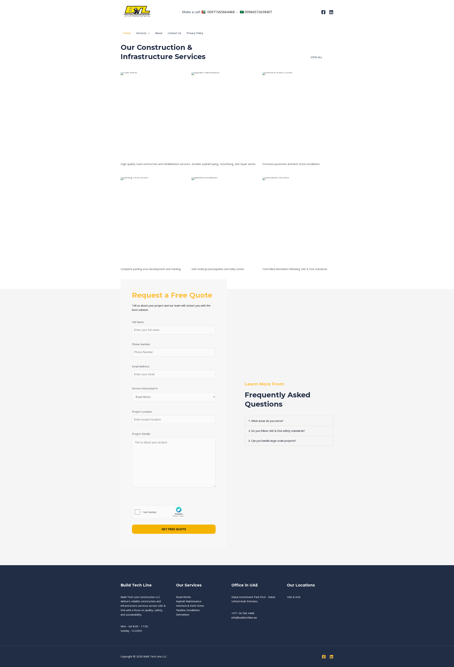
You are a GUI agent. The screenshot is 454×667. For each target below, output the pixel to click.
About (158, 33)
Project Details (141, 434)
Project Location (142, 411)
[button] (148, 33)
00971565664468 (221, 12)
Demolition (182, 614)
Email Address (140, 366)
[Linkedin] (331, 12)
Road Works (183, 597)
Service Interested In (145, 388)
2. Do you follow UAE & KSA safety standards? (276, 430)
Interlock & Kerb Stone (190, 605)
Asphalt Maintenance (188, 601)
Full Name (138, 322)
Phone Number (141, 344)
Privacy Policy (195, 33)
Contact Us (174, 33)
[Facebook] (323, 12)
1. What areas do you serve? (265, 421)
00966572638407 (258, 12)
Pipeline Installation (188, 610)
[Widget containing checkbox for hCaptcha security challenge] (159, 512)
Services (141, 33)
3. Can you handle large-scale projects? (272, 440)
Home (127, 33)
